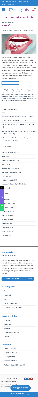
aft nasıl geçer (27, 90)
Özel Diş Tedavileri (8, 180)
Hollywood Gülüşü (10, 352)
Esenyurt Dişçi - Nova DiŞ (22, 120)
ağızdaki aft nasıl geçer (28, 96)
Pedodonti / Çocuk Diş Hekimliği (13, 184)
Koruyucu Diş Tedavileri (10, 168)
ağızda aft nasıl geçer (21, 94)
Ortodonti (5, 176)
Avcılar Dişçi (6, 120)
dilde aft (19, 98)
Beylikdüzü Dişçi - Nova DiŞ (24, 116)
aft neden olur (20, 92)
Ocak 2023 (5, 235)
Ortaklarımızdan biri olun (13, 307)
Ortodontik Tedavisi (11, 360)
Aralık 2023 (6, 231)
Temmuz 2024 (7, 207)
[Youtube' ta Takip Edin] (31, 379)
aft (21, 90)
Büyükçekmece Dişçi (9, 124)
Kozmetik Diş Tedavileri (10, 172)
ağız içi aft (5, 94)
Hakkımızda (8, 320)
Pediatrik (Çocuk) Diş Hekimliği (14, 365)
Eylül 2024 (5, 199)
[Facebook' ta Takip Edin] (25, 379)
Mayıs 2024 (6, 215)
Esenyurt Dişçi (7, 116)
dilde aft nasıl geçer (28, 98)
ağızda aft (11, 94)
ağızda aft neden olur (15, 96)
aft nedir (26, 92)
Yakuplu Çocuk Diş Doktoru (11, 131)
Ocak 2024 (5, 227)
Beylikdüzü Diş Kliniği (9, 152)
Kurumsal (7, 295)
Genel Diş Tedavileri (8, 23)
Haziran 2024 (6, 211)
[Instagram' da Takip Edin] (28, 379)
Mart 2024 (5, 223)
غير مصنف (5, 187)
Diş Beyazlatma (9, 356)
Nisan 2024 (6, 219)
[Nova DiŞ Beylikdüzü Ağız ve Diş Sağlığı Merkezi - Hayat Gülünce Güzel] (19, 9)
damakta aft (12, 98)
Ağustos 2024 (7, 203)
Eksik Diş (5, 156)
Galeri (6, 290)
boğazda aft (5, 98)
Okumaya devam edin (10, 83)
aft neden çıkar (10, 92)
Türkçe (34, 9)
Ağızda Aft (6, 25)
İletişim (6, 336)
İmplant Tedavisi (10, 348)
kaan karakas (23, 31)
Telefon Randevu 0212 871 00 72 (20, 388)
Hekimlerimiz (8, 324)
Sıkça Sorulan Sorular (11, 303)
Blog (5, 299)
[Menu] (3, 10)
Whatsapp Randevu (17, 393)
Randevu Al (8, 328)
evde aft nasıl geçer (13, 100)
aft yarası (32, 92)
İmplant (4, 164)
